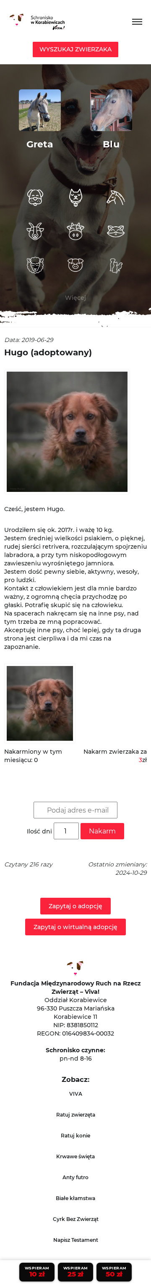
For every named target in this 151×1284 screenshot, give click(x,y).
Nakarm (102, 831)
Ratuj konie (75, 1135)
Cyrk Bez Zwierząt (76, 1219)
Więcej (75, 297)
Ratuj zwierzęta (75, 1115)
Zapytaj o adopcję (75, 906)
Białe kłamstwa (75, 1198)
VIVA (75, 1094)
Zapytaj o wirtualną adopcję (75, 927)
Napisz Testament (75, 1240)
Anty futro (75, 1177)
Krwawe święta (75, 1156)
